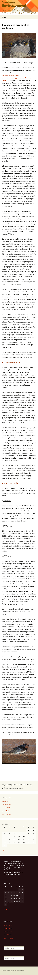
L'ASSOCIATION (6, 804)
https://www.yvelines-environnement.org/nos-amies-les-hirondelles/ (17, 77)
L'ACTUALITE (5, 801)
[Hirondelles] (19, 46)
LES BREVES (5, 811)
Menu (4, 17)
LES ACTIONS (6, 808)
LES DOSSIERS (6, 814)
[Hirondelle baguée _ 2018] (19, 751)
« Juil (3, 850)
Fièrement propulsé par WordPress (13, 971)
